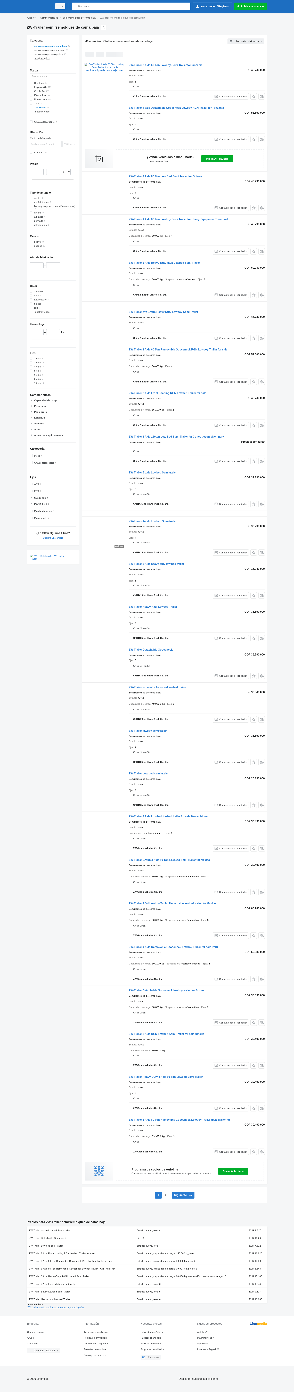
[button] (253, 96)
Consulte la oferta (233, 1171)
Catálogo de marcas (94, 1355)
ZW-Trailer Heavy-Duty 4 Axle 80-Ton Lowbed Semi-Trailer (166, 1076)
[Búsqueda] (75, 6)
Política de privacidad (95, 1337)
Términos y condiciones (96, 1332)
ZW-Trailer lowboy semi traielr (148, 730)
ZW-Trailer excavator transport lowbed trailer (157, 687)
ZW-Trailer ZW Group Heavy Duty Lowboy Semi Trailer (163, 311)
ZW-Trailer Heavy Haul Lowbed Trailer (153, 606)
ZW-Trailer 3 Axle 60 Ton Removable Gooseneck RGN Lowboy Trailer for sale (178, 349)
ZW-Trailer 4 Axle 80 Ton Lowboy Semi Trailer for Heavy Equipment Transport (178, 219)
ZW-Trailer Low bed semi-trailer (149, 773)
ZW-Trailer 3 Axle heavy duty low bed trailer (156, 563)
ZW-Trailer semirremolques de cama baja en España (55, 1307)
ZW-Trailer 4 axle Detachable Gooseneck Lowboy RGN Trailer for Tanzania (176, 107)
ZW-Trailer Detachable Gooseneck (151, 649)
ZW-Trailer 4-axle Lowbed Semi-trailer (153, 521)
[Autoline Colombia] (39, 6)
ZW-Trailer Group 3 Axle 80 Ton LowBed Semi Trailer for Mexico (169, 859)
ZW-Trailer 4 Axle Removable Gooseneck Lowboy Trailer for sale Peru (173, 947)
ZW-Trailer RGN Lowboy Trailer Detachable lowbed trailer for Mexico (172, 903)
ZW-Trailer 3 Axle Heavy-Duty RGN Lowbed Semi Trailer (164, 262)
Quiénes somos (35, 1332)
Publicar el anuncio (217, 158)
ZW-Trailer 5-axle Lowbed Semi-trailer (153, 472)
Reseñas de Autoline (95, 1349)
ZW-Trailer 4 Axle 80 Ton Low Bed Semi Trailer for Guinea (165, 176)
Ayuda (30, 1337)
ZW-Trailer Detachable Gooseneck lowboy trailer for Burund (167, 990)
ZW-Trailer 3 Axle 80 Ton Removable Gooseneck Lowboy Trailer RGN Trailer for (179, 1119)
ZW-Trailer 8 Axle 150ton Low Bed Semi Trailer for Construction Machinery (176, 436)
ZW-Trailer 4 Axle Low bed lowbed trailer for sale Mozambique (168, 816)
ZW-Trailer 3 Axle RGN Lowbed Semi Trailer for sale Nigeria (166, 1034)
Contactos (32, 1343)
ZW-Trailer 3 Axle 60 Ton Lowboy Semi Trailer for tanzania (165, 65)
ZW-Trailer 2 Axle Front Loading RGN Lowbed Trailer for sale (167, 393)
